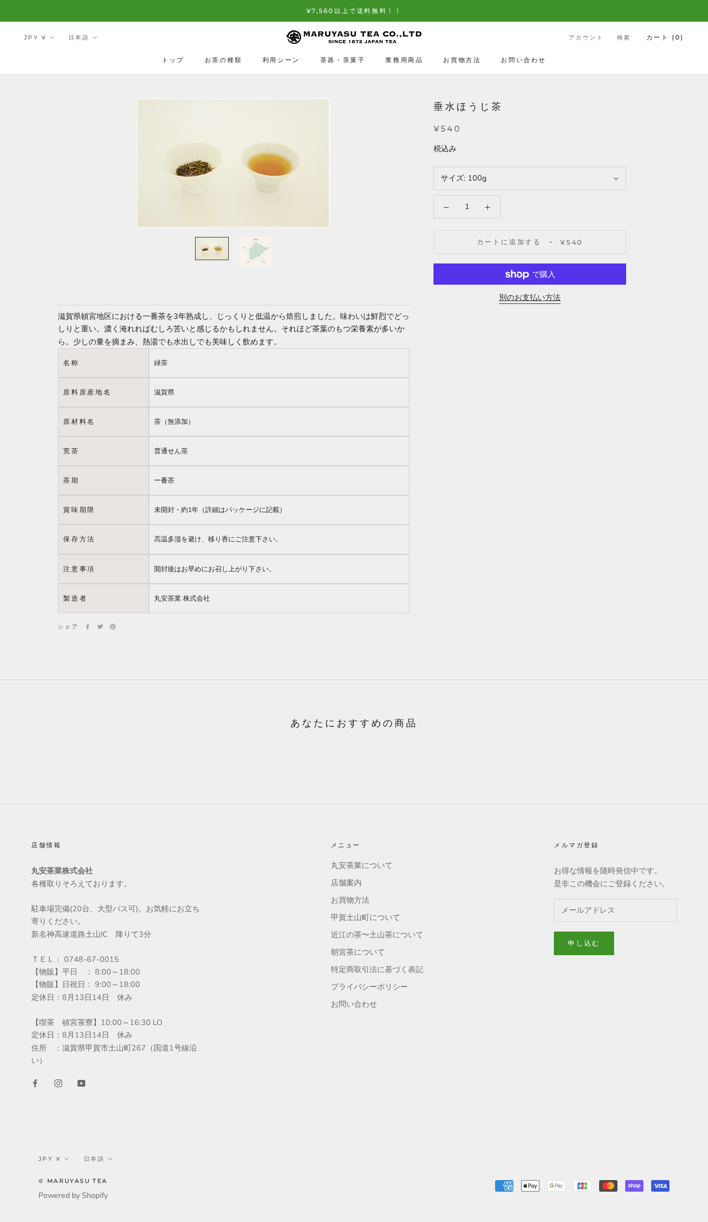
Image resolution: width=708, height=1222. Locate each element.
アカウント (586, 37)
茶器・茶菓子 (343, 60)
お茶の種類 (223, 60)
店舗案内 (346, 883)
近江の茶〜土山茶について (377, 935)
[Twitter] (100, 627)
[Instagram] (58, 1083)
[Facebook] (88, 627)
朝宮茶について (358, 952)
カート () (665, 37)
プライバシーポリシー (369, 987)
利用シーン (281, 60)
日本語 (78, 37)
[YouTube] (81, 1083)
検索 (624, 37)
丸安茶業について (362, 865)
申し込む (584, 943)
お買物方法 (462, 60)
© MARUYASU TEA (73, 1180)
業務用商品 (404, 60)
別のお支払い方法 (530, 298)
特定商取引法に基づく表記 (377, 969)
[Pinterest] (113, 627)
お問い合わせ (523, 60)
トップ (173, 60)
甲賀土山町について (365, 917)
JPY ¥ (35, 37)
